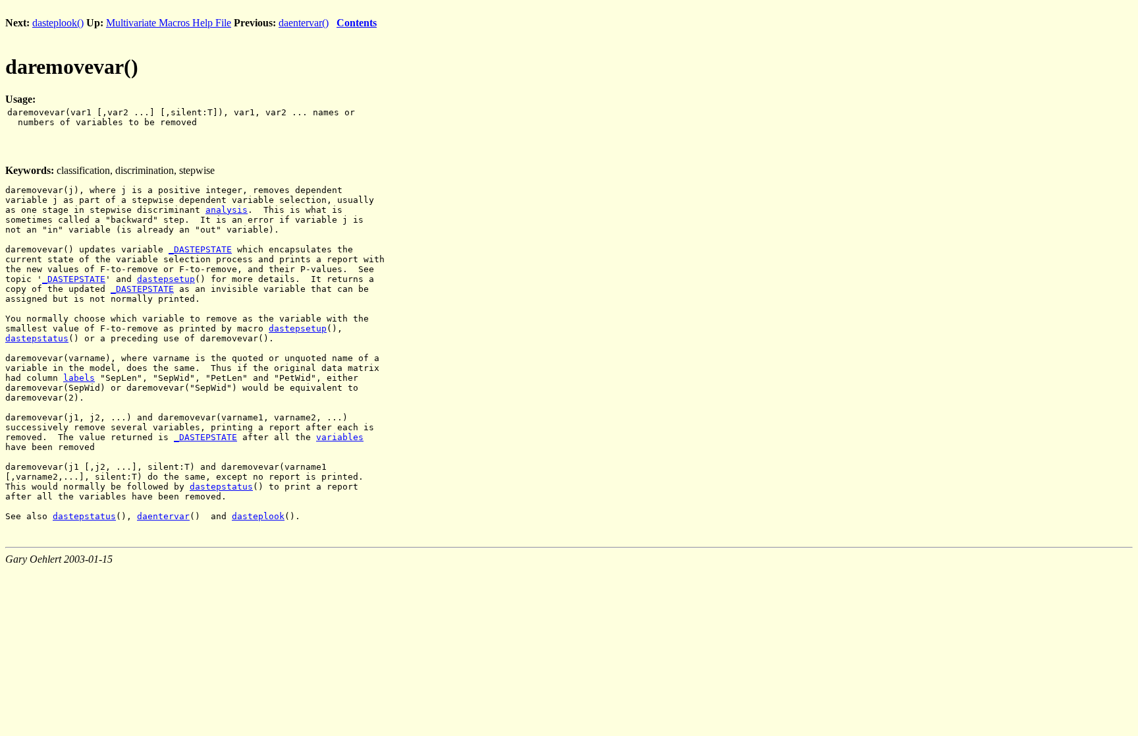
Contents (357, 22)
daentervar (163, 516)
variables (340, 437)
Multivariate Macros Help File (168, 22)
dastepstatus (36, 338)
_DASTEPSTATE (200, 249)
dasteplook (258, 516)
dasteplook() (58, 22)
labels (79, 378)
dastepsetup (166, 279)
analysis (226, 210)
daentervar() (304, 22)
